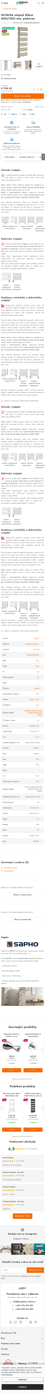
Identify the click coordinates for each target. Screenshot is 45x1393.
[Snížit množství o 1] (34, 89)
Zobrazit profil (21, 1239)
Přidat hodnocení (22, 895)
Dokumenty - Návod (10, 867)
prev (1, 1050)
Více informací (7, 1374)
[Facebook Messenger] (25, 1322)
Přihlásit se (35, 1270)
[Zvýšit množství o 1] (41, 89)
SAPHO (30, 110)
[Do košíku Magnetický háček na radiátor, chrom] (11, 1070)
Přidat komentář (22, 920)
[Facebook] (10, 1322)
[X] (15, 1322)
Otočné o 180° (34, 699)
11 (26, 1079)
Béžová (36, 688)
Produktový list (9, 871)
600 (37, 660)
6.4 (38, 720)
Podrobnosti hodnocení (31, 22)
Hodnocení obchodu (22, 1142)
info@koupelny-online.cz (24, 1301)
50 (38, 677)
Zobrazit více (22, 1216)
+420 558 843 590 (24, 1309)
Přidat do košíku (22, 96)
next (43, 1050)
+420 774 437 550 (24, 1305)
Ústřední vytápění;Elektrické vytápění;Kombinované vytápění (33, 713)
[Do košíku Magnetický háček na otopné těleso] (33, 1070)
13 (29, 1079)
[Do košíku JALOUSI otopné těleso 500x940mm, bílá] (11, 1130)
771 (38, 672)
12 (28, 1079)
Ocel (37, 705)
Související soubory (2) (26, 157)
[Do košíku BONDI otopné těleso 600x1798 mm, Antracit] (33, 1130)
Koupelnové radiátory (32, 644)
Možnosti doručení (10, 78)
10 (25, 1079)
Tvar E (37, 737)
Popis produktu (9, 157)
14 (30, 1079)
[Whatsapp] (30, 1322)
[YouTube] (35, 1322)
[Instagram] (20, 1322)
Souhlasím (23, 1387)
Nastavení (23, 1379)
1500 (37, 666)
